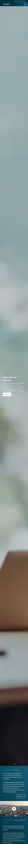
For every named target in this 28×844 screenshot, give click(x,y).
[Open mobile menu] (25, 4)
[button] (14, 809)
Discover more (8, 392)
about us (20, 796)
